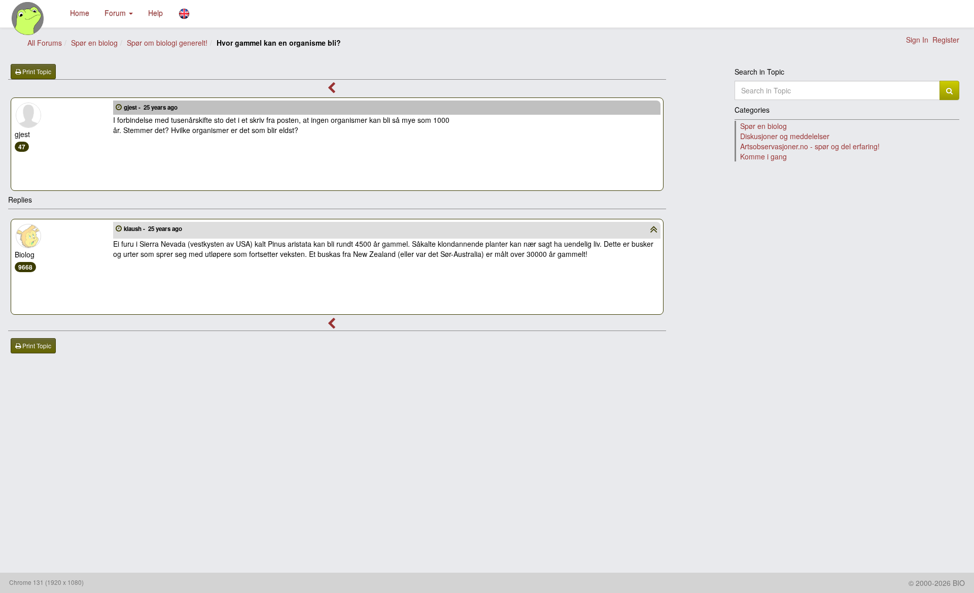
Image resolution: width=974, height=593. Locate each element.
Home (79, 13)
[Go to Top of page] (653, 230)
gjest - (151, 107)
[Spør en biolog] (28, 18)
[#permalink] (119, 107)
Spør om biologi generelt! (167, 43)
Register (945, 40)
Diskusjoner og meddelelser (784, 136)
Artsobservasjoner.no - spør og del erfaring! (810, 146)
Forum (116, 13)
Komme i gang (763, 156)
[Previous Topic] (331, 89)
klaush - (153, 228)
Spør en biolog (94, 43)
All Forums (44, 43)
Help (155, 13)
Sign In (917, 40)
